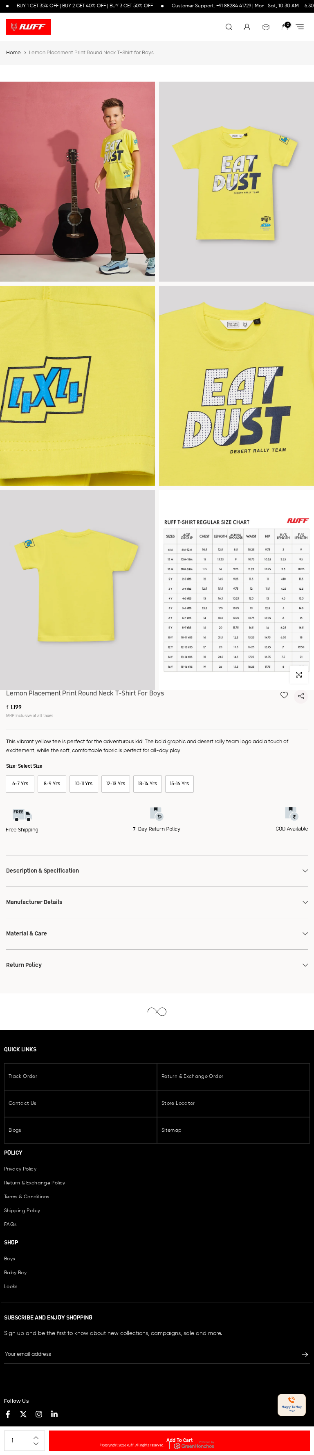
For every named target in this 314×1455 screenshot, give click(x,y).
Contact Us (22, 1103)
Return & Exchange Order (192, 1076)
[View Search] (229, 27)
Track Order (23, 1076)
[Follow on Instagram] (39, 1414)
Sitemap (171, 1130)
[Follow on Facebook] (7, 1414)
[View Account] (247, 27)
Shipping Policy (22, 1210)
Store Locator (178, 1103)
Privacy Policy (20, 1169)
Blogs (15, 1130)
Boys (9, 1259)
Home (13, 53)
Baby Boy (15, 1273)
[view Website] (302, 27)
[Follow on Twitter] (23, 1414)
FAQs (10, 1224)
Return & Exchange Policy (34, 1183)
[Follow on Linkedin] (54, 1414)
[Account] (265, 27)
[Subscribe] (301, 1354)
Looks (11, 1286)
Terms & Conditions (26, 1197)
